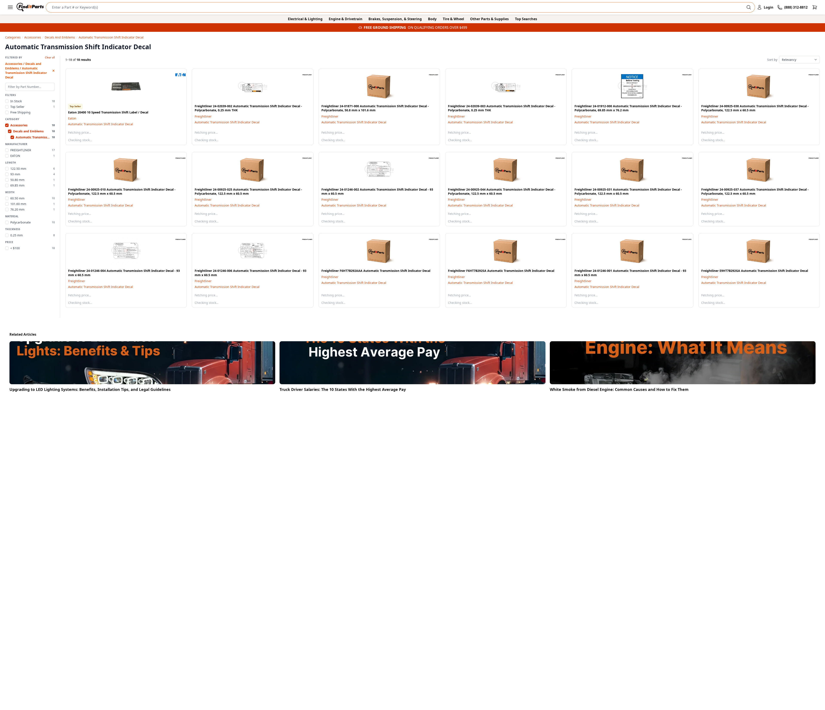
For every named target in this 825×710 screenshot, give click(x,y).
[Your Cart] (815, 7)
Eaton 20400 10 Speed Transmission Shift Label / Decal (108, 112)
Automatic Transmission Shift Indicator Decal (100, 124)
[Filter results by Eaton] (177, 75)
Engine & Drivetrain (345, 19)
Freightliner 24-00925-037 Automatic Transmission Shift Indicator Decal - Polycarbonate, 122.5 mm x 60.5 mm (755, 191)
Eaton (72, 118)
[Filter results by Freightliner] (303, 75)
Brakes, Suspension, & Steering (395, 19)
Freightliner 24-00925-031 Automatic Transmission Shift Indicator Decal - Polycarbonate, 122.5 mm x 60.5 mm (628, 191)
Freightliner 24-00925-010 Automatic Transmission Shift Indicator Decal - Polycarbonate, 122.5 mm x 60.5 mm (122, 191)
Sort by (772, 60)
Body (432, 19)
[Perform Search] (748, 7)
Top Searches (526, 19)
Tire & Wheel (453, 19)
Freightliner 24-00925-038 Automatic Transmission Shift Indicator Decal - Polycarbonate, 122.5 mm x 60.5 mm (755, 108)
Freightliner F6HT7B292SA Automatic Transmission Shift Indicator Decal (501, 271)
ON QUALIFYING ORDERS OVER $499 (437, 27)
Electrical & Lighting (305, 19)
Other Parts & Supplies (489, 19)
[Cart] (815, 7)
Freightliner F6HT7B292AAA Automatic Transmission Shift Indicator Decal (375, 271)
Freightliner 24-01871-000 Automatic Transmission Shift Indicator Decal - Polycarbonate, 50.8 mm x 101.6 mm (375, 108)
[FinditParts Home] (30, 7)
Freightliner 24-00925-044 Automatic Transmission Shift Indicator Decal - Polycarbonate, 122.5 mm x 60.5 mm (501, 191)
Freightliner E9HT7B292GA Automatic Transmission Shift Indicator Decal (754, 271)
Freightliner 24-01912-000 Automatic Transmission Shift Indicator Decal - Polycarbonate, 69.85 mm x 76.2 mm (628, 108)
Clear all (50, 57)
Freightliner (203, 116)
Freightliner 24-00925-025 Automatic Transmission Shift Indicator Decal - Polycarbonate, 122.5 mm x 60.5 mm (248, 191)
